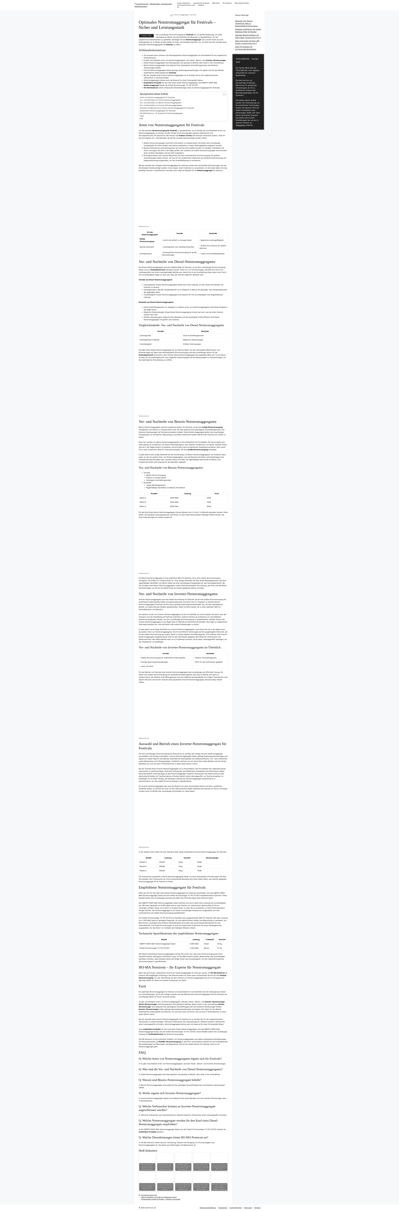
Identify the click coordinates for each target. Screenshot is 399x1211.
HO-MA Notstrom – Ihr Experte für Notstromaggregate (161, 113)
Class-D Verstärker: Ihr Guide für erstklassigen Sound (159, 1197)
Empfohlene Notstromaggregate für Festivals (158, 111)
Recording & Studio (242, 3)
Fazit (142, 116)
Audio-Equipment (183, 3)
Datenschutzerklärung (208, 1208)
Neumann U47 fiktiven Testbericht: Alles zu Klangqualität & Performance (246, 23)
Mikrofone (216, 3)
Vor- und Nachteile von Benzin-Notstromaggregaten (160, 103)
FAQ (141, 119)
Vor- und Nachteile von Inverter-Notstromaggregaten (161, 105)
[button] (178, 7)
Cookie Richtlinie (235, 1208)
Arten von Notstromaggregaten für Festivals (157, 97)
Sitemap (257, 1208)
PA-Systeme (227, 3)
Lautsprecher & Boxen (201, 3)
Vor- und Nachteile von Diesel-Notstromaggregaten (160, 100)
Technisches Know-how (186, 5)
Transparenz (240, 125)
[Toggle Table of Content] (223, 94)
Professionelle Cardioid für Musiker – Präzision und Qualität (160, 1199)
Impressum (248, 1208)
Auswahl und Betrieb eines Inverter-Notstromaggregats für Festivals (167, 108)
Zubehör (201, 5)
